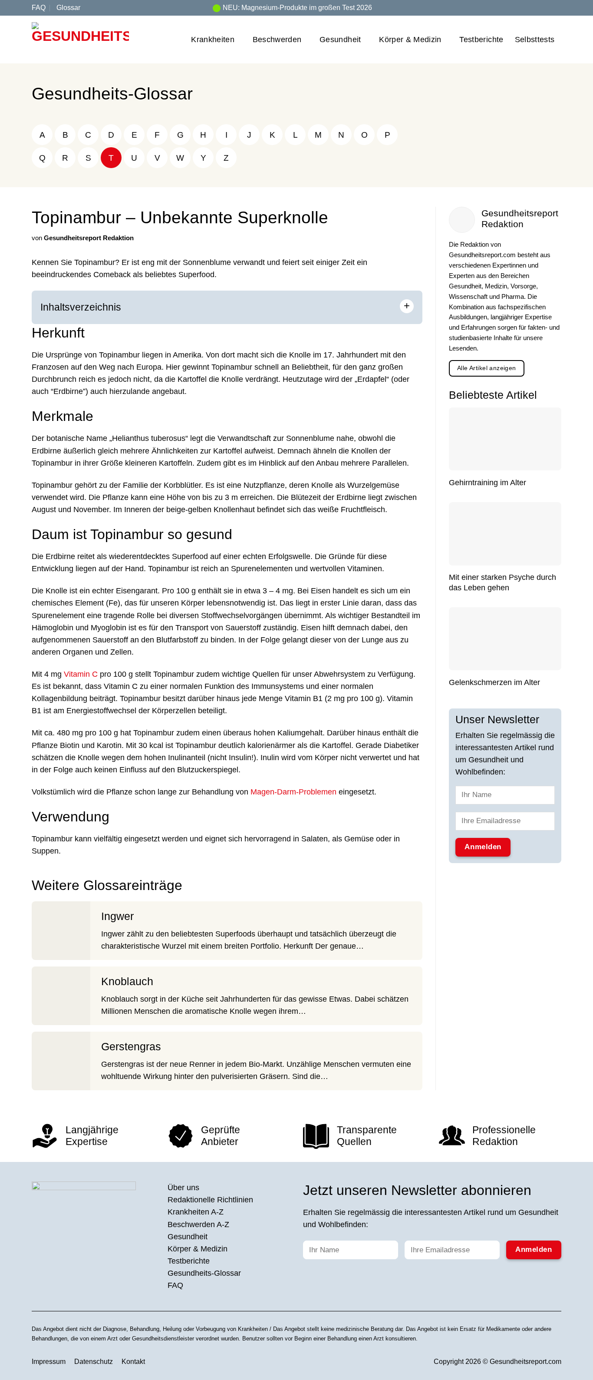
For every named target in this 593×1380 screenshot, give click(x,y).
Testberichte (481, 39)
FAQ (39, 7)
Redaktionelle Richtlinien (210, 1199)
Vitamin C (81, 674)
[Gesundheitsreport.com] (80, 39)
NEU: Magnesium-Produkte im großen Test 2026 (297, 7)
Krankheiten (212, 39)
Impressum (49, 1361)
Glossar (68, 7)
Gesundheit (340, 39)
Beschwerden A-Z (198, 1224)
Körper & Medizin (410, 39)
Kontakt (133, 1361)
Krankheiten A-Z (196, 1212)
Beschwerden (277, 39)
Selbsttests (535, 39)
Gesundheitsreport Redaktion (89, 238)
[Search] (557, 7)
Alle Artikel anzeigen (486, 367)
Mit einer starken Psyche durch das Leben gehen (502, 582)
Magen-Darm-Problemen (293, 792)
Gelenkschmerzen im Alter (494, 682)
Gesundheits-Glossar (112, 93)
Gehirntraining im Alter (487, 483)
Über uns (183, 1187)
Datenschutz (93, 1361)
